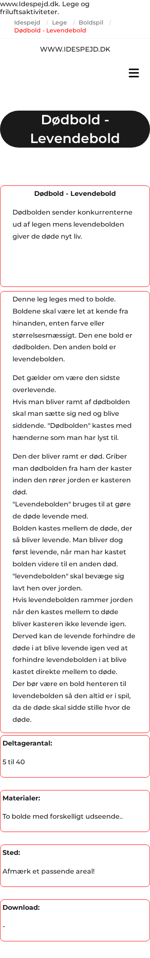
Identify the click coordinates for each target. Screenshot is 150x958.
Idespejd (27, 22)
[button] (75, 73)
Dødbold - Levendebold (50, 30)
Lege (59, 22)
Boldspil (91, 22)
